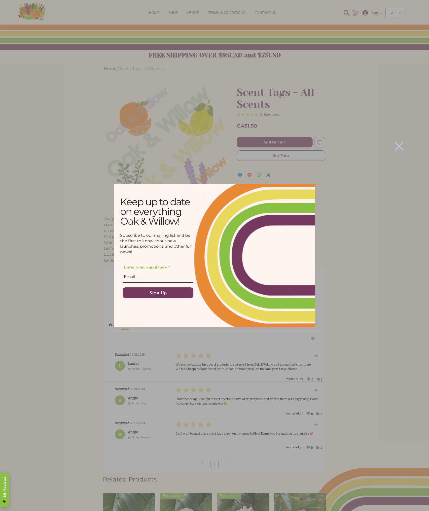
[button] (399, 146)
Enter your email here (145, 267)
